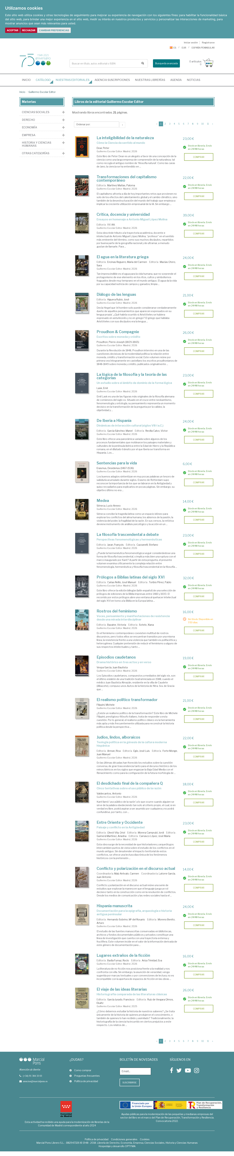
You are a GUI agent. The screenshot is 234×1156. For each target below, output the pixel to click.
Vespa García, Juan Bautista (112, 667)
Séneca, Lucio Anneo (109, 505)
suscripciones (112, 80)
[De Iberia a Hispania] (82, 429)
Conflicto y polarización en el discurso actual (136, 868)
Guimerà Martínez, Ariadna (111, 836)
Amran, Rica (114, 750)
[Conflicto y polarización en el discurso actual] (82, 877)
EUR (184, 47)
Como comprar (82, 1070)
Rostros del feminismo (117, 611)
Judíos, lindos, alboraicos (118, 737)
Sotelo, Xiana (146, 624)
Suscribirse (129, 1082)
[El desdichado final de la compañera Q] (82, 792)
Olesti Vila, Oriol (116, 832)
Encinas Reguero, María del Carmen (127, 261)
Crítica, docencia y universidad (123, 214)
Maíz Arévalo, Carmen (126, 873)
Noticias (193, 80)
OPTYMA (130, 1146)
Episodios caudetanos (116, 657)
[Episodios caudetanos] (82, 665)
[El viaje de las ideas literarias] (82, 998)
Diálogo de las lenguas (116, 294)
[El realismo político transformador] (82, 708)
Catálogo (43, 80)
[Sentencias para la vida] (82, 471)
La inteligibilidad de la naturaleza (125, 138)
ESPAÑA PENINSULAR (203, 47)
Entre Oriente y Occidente (120, 822)
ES (175, 47)
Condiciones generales (124, 1139)
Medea (103, 500)
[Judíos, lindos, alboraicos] (82, 745)
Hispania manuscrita (114, 906)
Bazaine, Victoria (116, 624)
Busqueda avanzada (166, 63)
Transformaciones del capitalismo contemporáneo (127, 178)
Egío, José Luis (141, 750)
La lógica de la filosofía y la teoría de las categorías (132, 376)
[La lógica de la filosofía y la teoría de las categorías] (82, 383)
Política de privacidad (86, 1081)
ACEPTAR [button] (12, 30)
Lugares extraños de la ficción (123, 955)
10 (202, 124)
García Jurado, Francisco (120, 999)
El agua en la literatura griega (123, 257)
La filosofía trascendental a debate (128, 534)
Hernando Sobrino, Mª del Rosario (126, 919)
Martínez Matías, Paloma (121, 185)
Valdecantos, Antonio (109, 793)
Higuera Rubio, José (118, 299)
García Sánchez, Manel (120, 430)
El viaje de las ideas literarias (122, 989)
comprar (198, 157)
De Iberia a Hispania (114, 420)
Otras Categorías (35, 153)
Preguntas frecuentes (87, 1075)
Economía (29, 127)
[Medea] (82, 509)
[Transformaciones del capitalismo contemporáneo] (82, 185)
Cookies (145, 1139)
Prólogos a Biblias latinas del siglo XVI (131, 577)
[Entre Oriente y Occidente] (82, 831)
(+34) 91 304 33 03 (32, 1076)
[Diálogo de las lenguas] (82, 303)
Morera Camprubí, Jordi (151, 832)
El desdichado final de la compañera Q (130, 783)
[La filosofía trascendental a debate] (82, 543)
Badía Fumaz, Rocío (118, 960)
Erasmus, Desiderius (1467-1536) (115, 468)
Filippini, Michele (106, 704)
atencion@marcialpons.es (35, 1081)
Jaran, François (115, 544)
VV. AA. (111, 224)
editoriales (72, 80)
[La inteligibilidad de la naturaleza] (82, 146)
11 (208, 124)
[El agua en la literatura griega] (82, 265)
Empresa (28, 135)
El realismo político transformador (127, 699)
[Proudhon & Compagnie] (82, 340)
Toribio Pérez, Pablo (160, 582)
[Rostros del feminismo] (82, 619)
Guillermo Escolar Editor (42, 91)
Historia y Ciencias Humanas (36, 144)
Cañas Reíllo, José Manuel (121, 582)
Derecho (28, 119)
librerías (150, 80)
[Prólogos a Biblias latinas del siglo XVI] (82, 586)
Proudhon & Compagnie (118, 332)
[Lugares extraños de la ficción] (82, 964)
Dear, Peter (103, 148)
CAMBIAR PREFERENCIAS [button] (54, 30)
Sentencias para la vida (117, 463)
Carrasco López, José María (154, 836)
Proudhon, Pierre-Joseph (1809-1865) (118, 341)
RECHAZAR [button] (28, 30)
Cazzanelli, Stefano (147, 544)
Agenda (176, 80)
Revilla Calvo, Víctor (156, 430)
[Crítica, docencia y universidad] (82, 223)
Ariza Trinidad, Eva (152, 960)
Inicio (27, 80)
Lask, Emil (102, 388)
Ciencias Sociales (35, 112)
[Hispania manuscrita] (82, 914)
